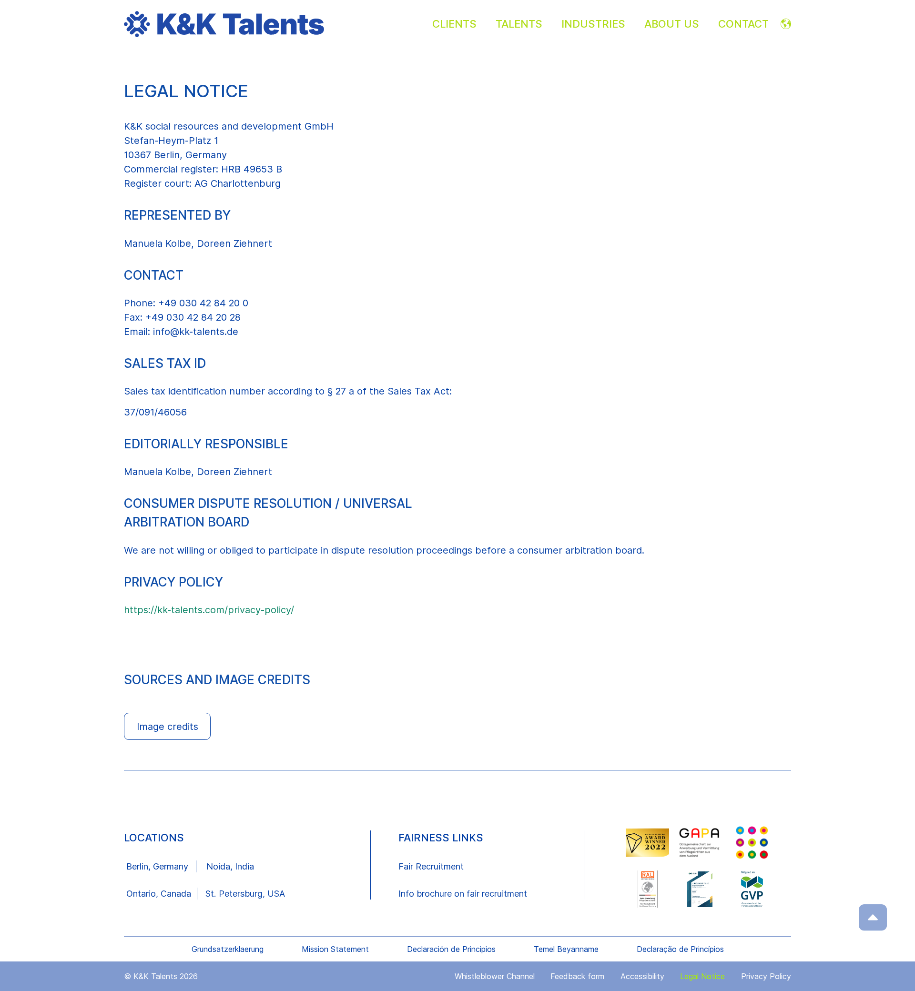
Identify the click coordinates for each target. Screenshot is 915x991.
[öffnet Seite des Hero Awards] (647, 843)
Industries (593, 24)
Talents (519, 24)
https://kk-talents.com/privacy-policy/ (209, 610)
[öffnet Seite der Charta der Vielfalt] (752, 842)
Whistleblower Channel (495, 976)
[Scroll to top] (873, 917)
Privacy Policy (766, 976)
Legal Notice (702, 976)
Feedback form (577, 976)
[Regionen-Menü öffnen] (786, 24)
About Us (671, 24)
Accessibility (642, 976)
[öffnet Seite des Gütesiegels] (647, 889)
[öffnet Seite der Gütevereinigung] (700, 843)
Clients (454, 24)
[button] (457, 726)
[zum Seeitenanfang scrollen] (873, 917)
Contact (743, 24)
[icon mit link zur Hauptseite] (276, 24)
